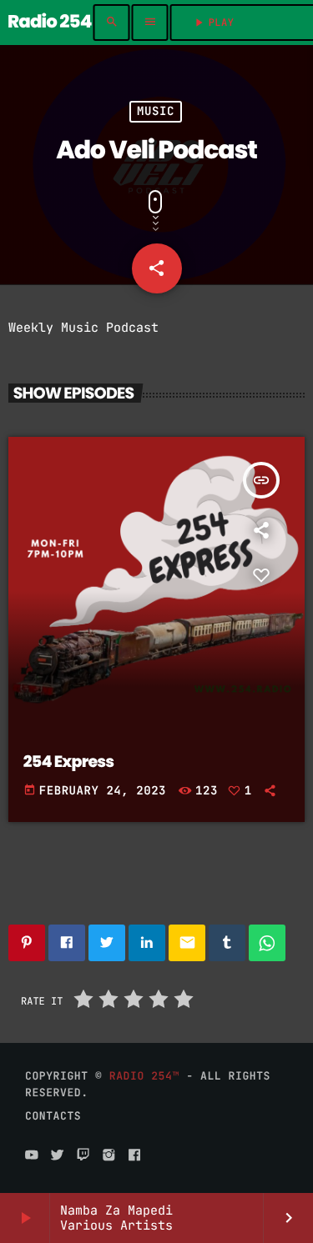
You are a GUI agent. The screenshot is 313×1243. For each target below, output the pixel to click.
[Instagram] (108, 1155)
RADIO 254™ (144, 1076)
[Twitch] (83, 1155)
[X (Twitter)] (57, 1155)
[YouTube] (31, 1155)
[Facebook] (134, 1155)
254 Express (68, 761)
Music (155, 111)
